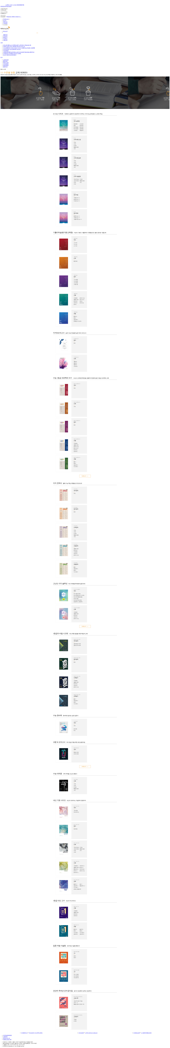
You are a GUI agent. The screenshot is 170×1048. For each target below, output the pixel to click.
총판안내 (32, 52)
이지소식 (15, 53)
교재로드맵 (5, 52)
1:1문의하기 (21, 45)
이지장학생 (5, 50)
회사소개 (5, 31)
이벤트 (19, 53)
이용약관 (5, 1036)
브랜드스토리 (6, 46)
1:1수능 (14, 4)
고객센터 (5, 23)
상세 (2, 42)
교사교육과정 (13, 49)
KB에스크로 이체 (7, 1039)
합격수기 (5, 37)
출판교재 (11, 52)
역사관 (18, 46)
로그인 (4, 20)
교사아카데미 (6, 49)
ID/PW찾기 (13, 54)
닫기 (2, 57)
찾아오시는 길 (6, 1038)
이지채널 (11, 53)
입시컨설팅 (27, 47)
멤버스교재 (16, 52)
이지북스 (5, 38)
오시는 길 (22, 46)
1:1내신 (11, 4)
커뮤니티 (5, 40)
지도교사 (18, 49)
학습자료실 (8, 6)
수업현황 (33, 47)
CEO (11, 46)
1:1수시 (19, 47)
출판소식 (10, 45)
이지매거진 (5, 53)
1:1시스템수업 (6, 47)
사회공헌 (14, 46)
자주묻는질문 (15, 45)
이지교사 (5, 36)
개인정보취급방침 (7, 1035)
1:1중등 (7, 4)
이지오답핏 (21, 52)
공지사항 (5, 45)
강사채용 (5, 24)
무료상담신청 (28, 45)
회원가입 (5, 21)
